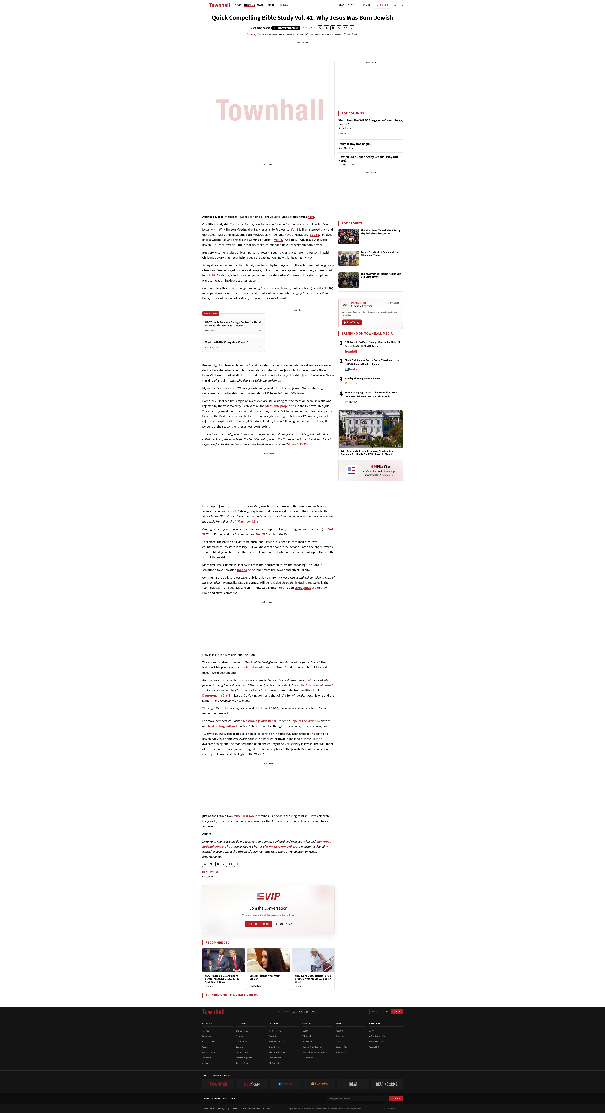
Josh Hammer (275, 1057)
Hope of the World (303, 721)
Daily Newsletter (376, 1041)
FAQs (385, 1011)
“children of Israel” (319, 685)
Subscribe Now (284, 924)
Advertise (340, 1036)
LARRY (305, 1030)
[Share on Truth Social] (326, 27)
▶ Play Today (351, 322)
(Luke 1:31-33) (298, 444)
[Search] (395, 5)
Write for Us (341, 1052)
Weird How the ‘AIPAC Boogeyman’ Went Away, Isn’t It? (370, 122)
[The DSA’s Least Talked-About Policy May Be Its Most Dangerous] (348, 236)
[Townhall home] (213, 1011)
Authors (205, 1063)
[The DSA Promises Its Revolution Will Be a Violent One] (348, 280)
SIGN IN (366, 5)
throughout (303, 588)
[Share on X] (319, 27)
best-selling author (221, 726)
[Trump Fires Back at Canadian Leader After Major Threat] (348, 258)
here (311, 217)
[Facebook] (306, 1011)
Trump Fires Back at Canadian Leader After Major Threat (381, 254)
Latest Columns (208, 1041)
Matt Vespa (209, 986)
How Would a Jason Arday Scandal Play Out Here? (368, 159)
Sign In (374, 1011)
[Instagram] (300, 1011)
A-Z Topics (241, 1024)
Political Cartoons (209, 1052)
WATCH (261, 5)
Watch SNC (374, 1047)
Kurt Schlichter (256, 986)
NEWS (238, 5)
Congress (239, 1036)
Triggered (306, 1036)
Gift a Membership (377, 1036)
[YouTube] (313, 1011)
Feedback (236, 1108)
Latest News (207, 1036)
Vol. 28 (210, 275)
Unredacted (307, 1041)
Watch (205, 1047)
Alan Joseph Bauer (277, 1052)
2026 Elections (242, 1030)
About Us (339, 1030)
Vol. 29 (260, 534)
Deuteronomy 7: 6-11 (217, 695)
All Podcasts (307, 1057)
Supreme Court (242, 1063)
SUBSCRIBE (382, 5)
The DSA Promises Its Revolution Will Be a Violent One (381, 275)
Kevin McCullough (276, 1041)
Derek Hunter (274, 1036)
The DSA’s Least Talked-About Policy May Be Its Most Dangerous (380, 232)
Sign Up (396, 1098)
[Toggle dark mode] (402, 5)
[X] (294, 1011)
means (242, 570)
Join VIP (397, 1011)
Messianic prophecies (280, 406)
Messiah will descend (261, 667)
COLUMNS (249, 5)
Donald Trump (242, 1041)
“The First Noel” (245, 816)
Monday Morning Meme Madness (362, 378)
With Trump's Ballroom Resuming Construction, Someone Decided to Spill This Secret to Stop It (367, 453)
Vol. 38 (295, 229)
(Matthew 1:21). (248, 521)
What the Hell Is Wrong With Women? (265, 977)
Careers (339, 1041)
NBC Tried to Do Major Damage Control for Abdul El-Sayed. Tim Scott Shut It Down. (222, 979)
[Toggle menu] (203, 5)
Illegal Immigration (244, 1057)
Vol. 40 (278, 240)
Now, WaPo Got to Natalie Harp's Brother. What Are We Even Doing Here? (313, 979)
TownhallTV (207, 1057)
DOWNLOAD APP (346, 5)
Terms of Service (208, 1108)
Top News (206, 1030)
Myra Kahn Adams (260, 28)
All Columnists (275, 1063)
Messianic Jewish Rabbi (259, 721)
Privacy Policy (223, 1108)
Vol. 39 (314, 235)
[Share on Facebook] (332, 27)
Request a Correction (251, 1108)
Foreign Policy (242, 1052)
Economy (240, 1047)
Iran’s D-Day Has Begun (354, 144)
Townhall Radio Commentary (314, 1052)
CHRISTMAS (207, 877)
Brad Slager (274, 1047)
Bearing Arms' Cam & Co (312, 1047)
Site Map (266, 1108)
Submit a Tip (341, 1047)
